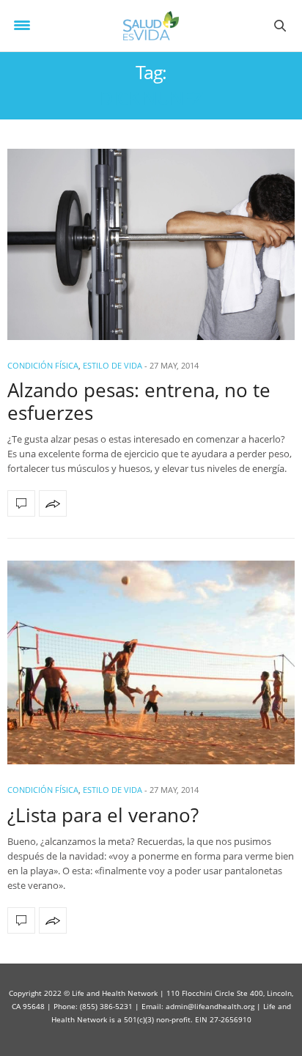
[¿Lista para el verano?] (151, 662)
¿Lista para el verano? (103, 815)
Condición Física (42, 365)
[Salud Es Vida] (151, 25)
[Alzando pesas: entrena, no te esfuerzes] (151, 244)
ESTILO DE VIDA (112, 365)
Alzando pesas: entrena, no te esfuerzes (138, 401)
